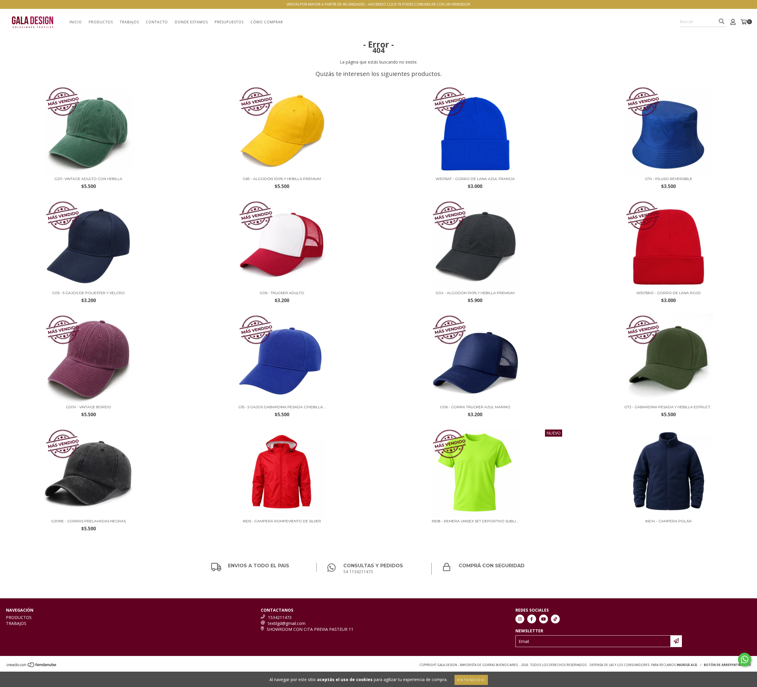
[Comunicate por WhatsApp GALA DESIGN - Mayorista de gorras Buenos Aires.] (744, 659)
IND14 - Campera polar (668, 521)
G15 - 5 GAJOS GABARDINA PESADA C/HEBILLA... (282, 407)
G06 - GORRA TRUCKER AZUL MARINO (475, 407)
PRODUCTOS (101, 22)
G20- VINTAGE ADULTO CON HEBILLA (88, 178)
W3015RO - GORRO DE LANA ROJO (668, 293)
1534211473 (280, 617)
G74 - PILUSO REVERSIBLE (668, 178)
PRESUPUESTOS (229, 22)
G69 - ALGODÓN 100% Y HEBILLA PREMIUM (282, 178)
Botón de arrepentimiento (727, 665)
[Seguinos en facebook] (531, 619)
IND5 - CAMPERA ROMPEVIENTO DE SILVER (282, 521)
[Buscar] (721, 21)
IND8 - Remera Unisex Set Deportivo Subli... (475, 521)
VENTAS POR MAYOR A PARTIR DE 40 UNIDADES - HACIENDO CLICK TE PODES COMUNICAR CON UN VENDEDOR (378, 4)
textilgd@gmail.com (286, 623)
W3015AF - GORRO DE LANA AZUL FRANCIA (475, 178)
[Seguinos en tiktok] (555, 619)
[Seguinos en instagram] (519, 619)
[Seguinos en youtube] (543, 619)
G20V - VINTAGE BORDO (88, 407)
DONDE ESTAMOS (191, 22)
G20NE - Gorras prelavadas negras (88, 521)
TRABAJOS (129, 22)
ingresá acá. (687, 665)
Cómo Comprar (266, 22)
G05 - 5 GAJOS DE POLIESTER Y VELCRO (88, 293)
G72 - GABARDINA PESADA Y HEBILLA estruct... (668, 407)
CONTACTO (157, 22)
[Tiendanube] (32, 666)
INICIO (75, 22)
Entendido (471, 680)
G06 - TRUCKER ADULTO (282, 293)
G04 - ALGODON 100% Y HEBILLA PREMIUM (475, 293)
